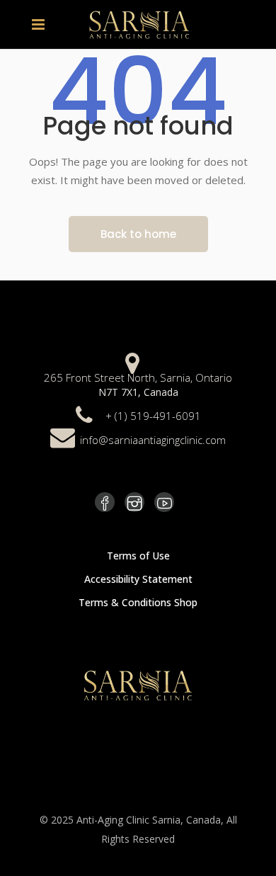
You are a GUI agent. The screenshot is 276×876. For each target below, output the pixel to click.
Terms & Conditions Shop (138, 602)
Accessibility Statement (138, 579)
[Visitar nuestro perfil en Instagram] (134, 502)
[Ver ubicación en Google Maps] (132, 361)
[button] (42, 24)
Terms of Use (138, 555)
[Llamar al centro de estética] (84, 413)
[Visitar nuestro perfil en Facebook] (105, 502)
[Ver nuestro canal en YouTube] (164, 502)
